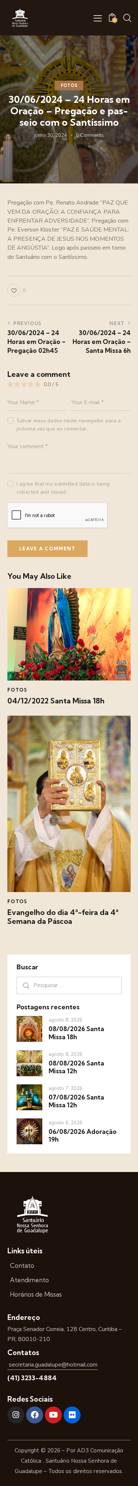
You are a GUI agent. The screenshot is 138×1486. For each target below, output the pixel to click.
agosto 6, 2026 (65, 1122)
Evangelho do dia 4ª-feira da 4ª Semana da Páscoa (62, 917)
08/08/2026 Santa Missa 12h (76, 1067)
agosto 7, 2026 (65, 1088)
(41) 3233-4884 (32, 1378)
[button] (97, 18)
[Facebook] (34, 1414)
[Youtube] (53, 1414)
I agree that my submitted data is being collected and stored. (63, 488)
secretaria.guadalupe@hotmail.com (52, 1365)
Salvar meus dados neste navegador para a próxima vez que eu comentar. (69, 424)
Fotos (69, 85)
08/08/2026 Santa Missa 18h (76, 1032)
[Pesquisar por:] (69, 985)
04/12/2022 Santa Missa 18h (56, 700)
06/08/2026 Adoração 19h (83, 1135)
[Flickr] (72, 1414)
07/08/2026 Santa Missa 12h (76, 1101)
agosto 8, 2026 (65, 1020)
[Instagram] (15, 1414)
